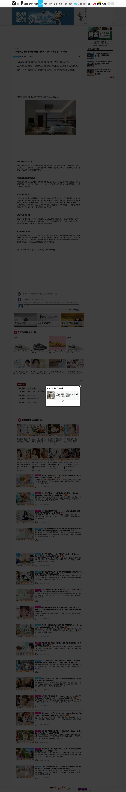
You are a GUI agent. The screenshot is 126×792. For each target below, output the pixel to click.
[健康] (55, 3)
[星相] (75, 3)
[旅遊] (45, 3)
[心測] (79, 3)
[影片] (84, 3)
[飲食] (50, 3)
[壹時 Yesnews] (17, 6)
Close (80, 386)
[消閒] (60, 3)
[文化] (70, 3)
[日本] (65, 3)
